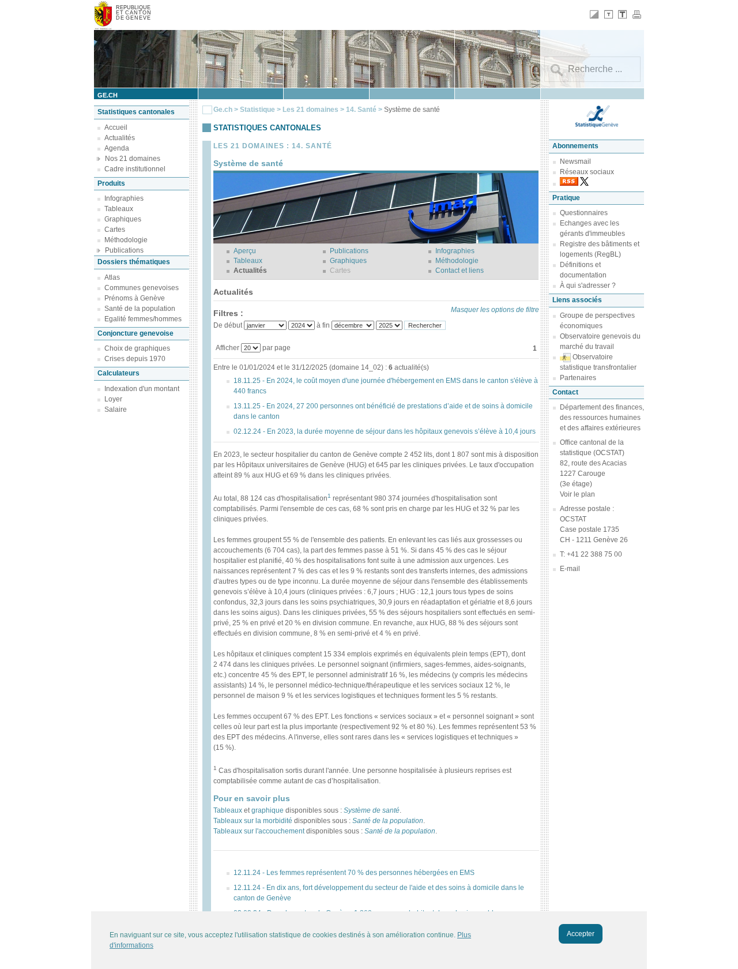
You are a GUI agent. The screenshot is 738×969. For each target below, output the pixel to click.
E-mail (570, 569)
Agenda (116, 148)
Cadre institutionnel (134, 169)
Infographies (124, 198)
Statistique (257, 110)
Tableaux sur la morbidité (252, 821)
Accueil (115, 127)
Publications (124, 250)
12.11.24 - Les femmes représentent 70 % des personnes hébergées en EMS (354, 873)
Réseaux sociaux (587, 172)
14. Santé (362, 110)
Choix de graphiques (137, 348)
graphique (267, 810)
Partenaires (578, 378)
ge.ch (107, 95)
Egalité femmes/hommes (143, 319)
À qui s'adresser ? (588, 285)
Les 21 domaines (310, 110)
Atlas (112, 277)
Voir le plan (577, 494)
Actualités (119, 138)
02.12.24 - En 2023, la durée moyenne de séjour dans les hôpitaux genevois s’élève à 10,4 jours (385, 431)
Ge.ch (222, 110)
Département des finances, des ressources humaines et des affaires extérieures (602, 417)
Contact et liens (459, 270)
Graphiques (122, 219)
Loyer (113, 399)
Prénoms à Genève (134, 298)
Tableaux (118, 209)
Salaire (115, 409)
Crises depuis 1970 (134, 359)
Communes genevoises (141, 288)
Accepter (580, 934)
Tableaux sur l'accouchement (258, 831)
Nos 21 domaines (132, 159)
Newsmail (575, 161)
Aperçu (245, 251)
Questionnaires (584, 213)
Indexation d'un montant (141, 389)
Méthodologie (126, 240)
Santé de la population (139, 309)
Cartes (114, 230)
